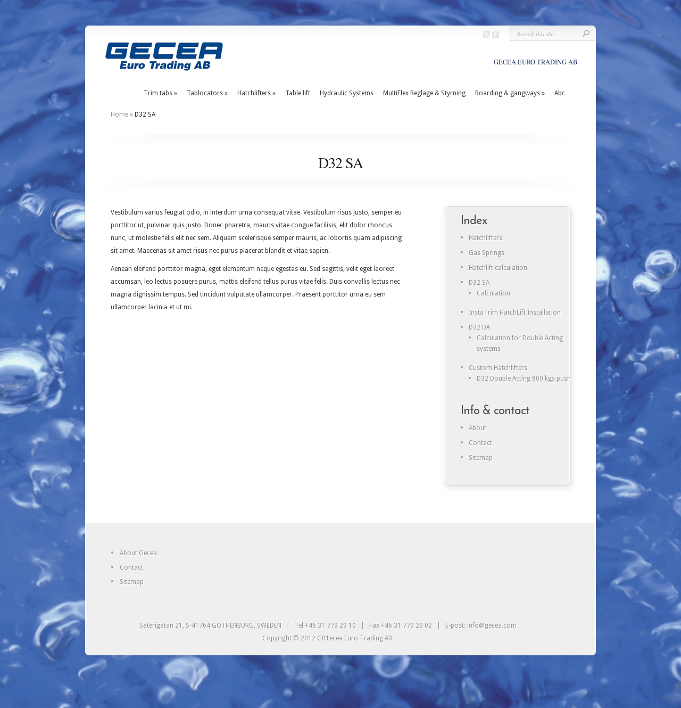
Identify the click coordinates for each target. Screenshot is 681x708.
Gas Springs (486, 253)
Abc (559, 93)
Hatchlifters (256, 93)
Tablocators (207, 93)
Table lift (297, 93)
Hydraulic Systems (346, 93)
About (477, 428)
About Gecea (138, 553)
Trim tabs (160, 93)
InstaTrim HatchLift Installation (515, 312)
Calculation (493, 293)
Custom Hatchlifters (498, 368)
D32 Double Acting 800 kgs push (524, 378)
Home (119, 114)
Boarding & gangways (510, 93)
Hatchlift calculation (498, 267)
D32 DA (479, 327)
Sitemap (481, 458)
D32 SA (479, 282)
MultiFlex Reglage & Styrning (424, 93)
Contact (480, 443)
